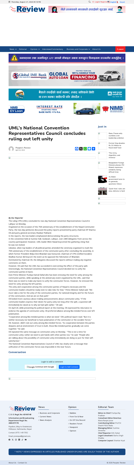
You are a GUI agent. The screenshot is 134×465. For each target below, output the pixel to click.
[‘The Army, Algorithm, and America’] (102, 155)
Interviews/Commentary (52, 49)
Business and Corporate (77, 49)
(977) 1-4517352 (21, 432)
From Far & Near (76, 416)
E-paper (120, 49)
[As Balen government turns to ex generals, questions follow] (102, 179)
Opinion (33, 49)
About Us (96, 49)
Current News (45, 416)
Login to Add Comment (69, 367)
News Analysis (46, 420)
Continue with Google (44, 367)
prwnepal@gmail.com (22, 436)
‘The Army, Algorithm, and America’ (114, 155)
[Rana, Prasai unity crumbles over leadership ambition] (102, 136)
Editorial (23, 49)
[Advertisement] (67, 30)
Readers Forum (76, 424)
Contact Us (22, 463)
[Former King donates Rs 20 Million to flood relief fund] (102, 145)
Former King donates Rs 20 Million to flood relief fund (117, 145)
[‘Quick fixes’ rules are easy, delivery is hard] (102, 191)
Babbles (73, 413)
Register (104, 2)
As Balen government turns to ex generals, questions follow (117, 180)
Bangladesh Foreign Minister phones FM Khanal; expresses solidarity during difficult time (116, 167)
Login (97, 2)
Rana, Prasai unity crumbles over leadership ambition (116, 135)
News (12, 49)
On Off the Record (77, 420)
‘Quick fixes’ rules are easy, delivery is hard (117, 190)
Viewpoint (74, 427)
